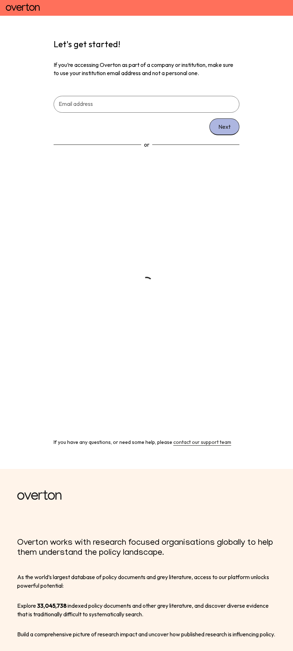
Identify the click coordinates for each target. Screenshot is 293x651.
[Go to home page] (23, 8)
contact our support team (202, 442)
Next (224, 126)
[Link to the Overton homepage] (146, 496)
